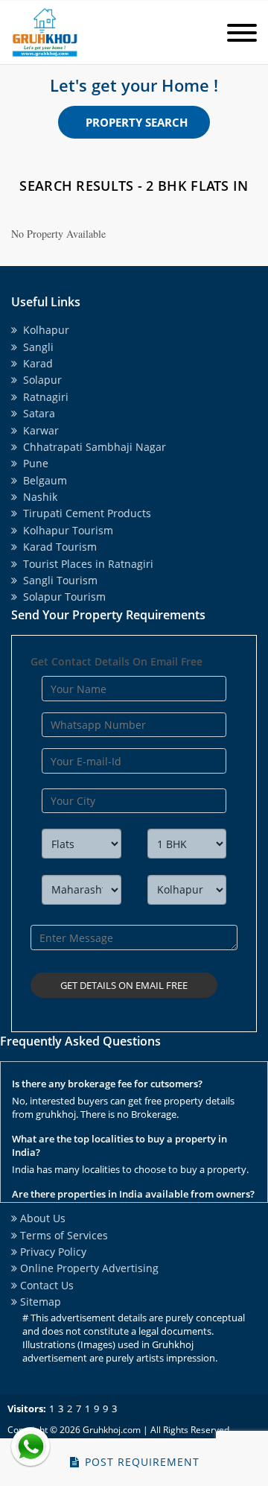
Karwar (38, 430)
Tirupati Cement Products (84, 513)
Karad (35, 363)
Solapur (39, 380)
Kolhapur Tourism (65, 530)
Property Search (137, 122)
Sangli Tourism (57, 580)
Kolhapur (43, 330)
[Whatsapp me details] (30, 1446)
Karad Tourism (57, 547)
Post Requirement (140, 1462)
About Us (41, 1218)
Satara (36, 413)
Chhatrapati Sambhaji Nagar (91, 447)
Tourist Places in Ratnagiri (85, 564)
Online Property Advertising (88, 1268)
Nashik (37, 497)
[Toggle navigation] (242, 34)
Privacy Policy (51, 1252)
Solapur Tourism (61, 596)
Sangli (35, 347)
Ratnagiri (42, 397)
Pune (32, 463)
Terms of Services (62, 1235)
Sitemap (39, 1301)
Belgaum (42, 480)
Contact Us (45, 1285)
